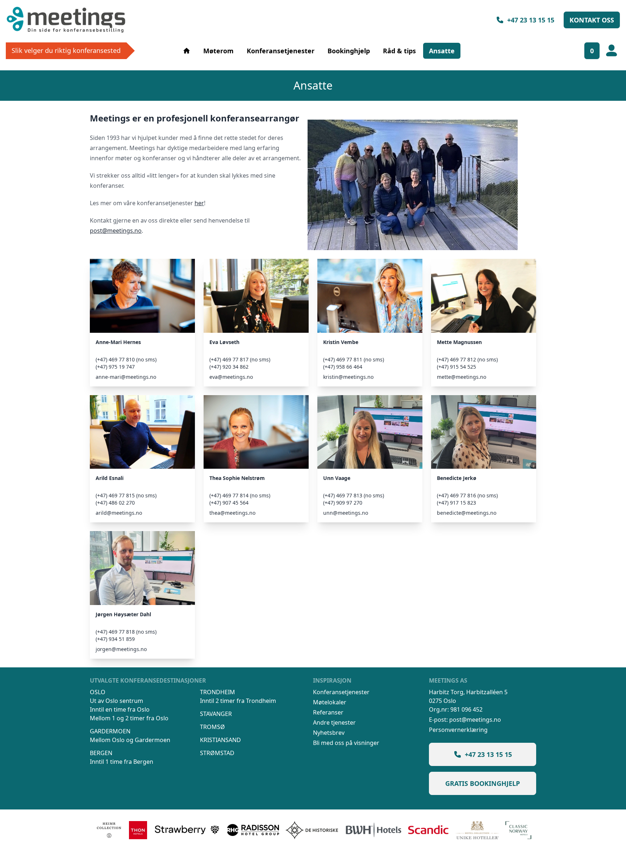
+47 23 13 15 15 (530, 20)
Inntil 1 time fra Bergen (121, 762)
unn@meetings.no (345, 512)
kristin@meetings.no (348, 376)
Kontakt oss (591, 20)
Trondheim (217, 692)
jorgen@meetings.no (121, 649)
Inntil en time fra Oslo (120, 709)
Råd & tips (399, 50)
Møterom (218, 50)
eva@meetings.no (231, 376)
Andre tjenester (334, 722)
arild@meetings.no (119, 512)
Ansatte (442, 50)
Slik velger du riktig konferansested (66, 50)
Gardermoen (110, 731)
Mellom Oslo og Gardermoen (130, 740)
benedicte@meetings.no (466, 512)
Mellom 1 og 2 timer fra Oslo (129, 718)
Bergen (101, 753)
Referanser (328, 712)
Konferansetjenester (280, 50)
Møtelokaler (329, 702)
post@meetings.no (116, 231)
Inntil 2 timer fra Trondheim (238, 701)
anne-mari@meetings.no (126, 376)
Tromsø (212, 727)
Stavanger (216, 714)
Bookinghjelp (348, 50)
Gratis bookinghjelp (482, 783)
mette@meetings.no (461, 376)
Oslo (97, 692)
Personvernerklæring (458, 730)
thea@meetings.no (232, 512)
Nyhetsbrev (329, 733)
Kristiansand (220, 740)
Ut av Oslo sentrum (116, 701)
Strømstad (217, 753)
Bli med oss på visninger (346, 743)
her (199, 203)
